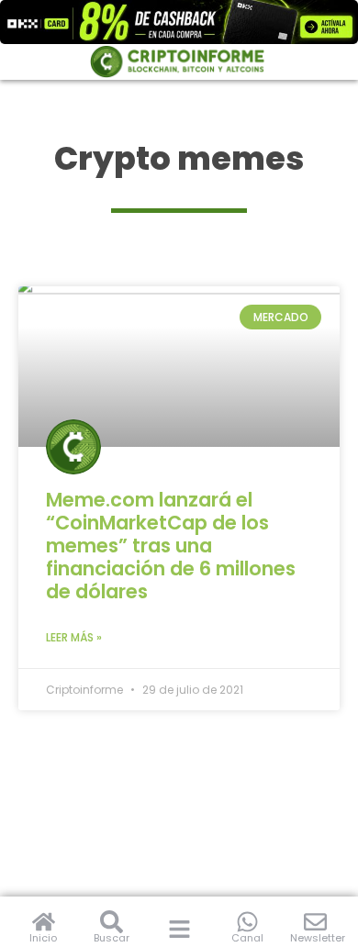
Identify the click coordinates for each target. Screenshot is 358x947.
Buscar (111, 937)
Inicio (43, 937)
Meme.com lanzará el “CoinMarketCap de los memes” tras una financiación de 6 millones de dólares (171, 545)
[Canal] (247, 921)
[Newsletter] (315, 921)
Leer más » (74, 637)
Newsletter (317, 937)
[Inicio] (43, 921)
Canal (247, 937)
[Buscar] (111, 921)
